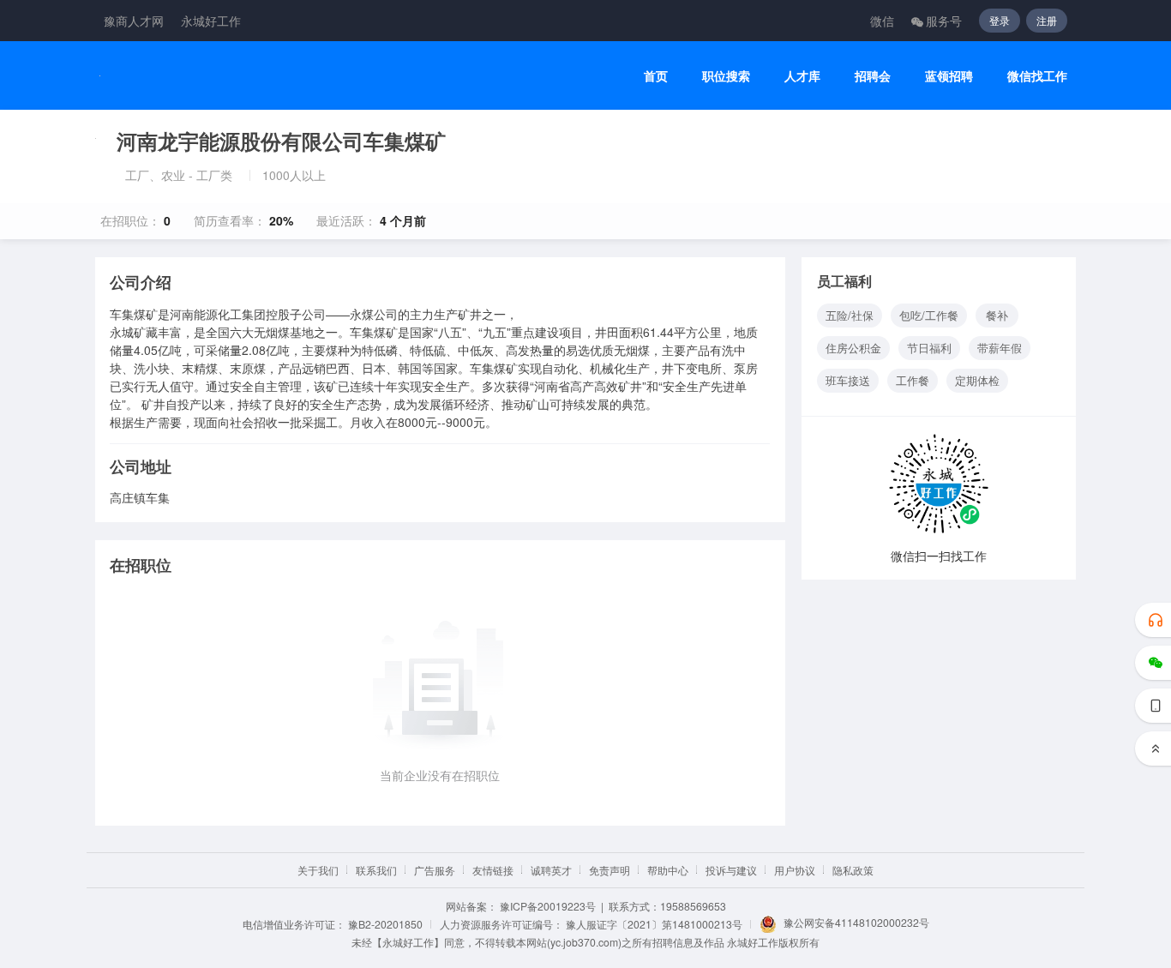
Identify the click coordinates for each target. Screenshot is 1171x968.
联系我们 (376, 870)
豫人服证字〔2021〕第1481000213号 (654, 924)
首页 (656, 76)
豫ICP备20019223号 (548, 906)
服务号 (944, 20)
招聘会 (873, 76)
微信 (882, 20)
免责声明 (609, 870)
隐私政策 (853, 870)
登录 (999, 20)
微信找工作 (1037, 76)
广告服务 (434, 870)
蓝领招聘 (949, 76)
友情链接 (492, 870)
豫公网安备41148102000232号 (856, 922)
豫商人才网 (134, 20)
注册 (1046, 20)
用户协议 (794, 870)
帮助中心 (667, 870)
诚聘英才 (551, 870)
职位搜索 (726, 76)
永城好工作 (211, 20)
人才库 (802, 76)
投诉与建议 (731, 870)
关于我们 (318, 870)
